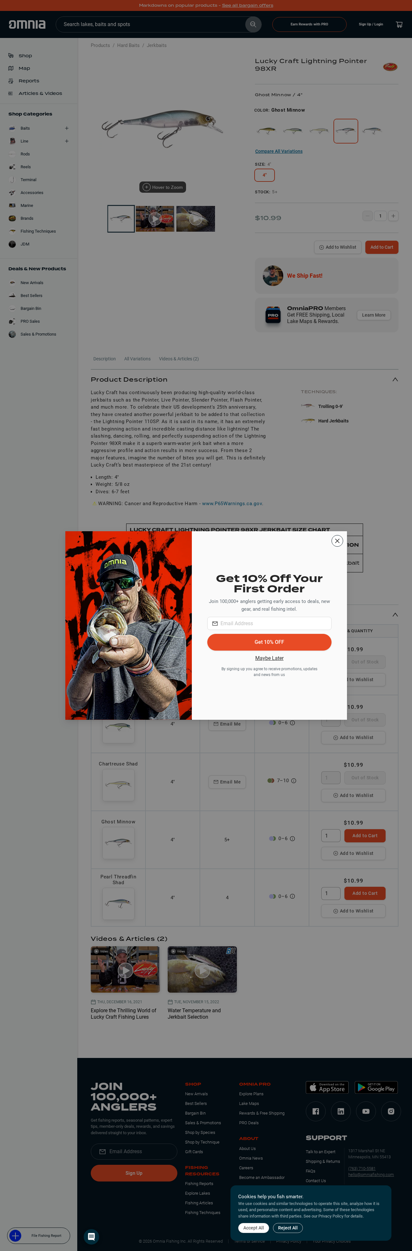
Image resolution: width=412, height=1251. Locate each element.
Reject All (288, 1227)
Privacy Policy (330, 1216)
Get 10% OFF (269, 642)
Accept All (253, 1227)
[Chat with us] (91, 1237)
